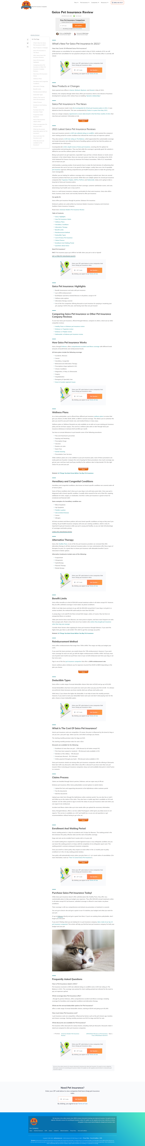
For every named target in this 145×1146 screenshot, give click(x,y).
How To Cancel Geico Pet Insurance (80, 857)
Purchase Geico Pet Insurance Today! (38, 111)
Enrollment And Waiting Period (40, 106)
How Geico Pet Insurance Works (40, 75)
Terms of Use (79, 28)
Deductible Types (38, 94)
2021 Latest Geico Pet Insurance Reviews (39, 56)
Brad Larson (85, 33)
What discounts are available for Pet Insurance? (38, 143)
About (31, 1130)
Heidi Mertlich (67, 33)
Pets (75, 2)
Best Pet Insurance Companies (39, 6)
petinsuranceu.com (58, 1138)
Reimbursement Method (40, 92)
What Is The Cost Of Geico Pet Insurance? (39, 98)
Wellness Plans (37, 78)
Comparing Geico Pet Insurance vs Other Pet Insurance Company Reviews (39, 68)
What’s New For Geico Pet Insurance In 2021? (39, 44)
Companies (94, 2)
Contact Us (56, 1130)
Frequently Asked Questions (38, 115)
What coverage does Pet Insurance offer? (40, 125)
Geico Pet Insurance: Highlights (39, 61)
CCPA (46, 1130)
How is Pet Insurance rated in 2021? (39, 120)
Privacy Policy (73, 1130)
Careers (50, 1130)
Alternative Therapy (38, 86)
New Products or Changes (40, 47)
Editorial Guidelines (64, 1130)
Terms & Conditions (94, 1138)
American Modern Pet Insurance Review (70, 1034)
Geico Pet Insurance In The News (39, 51)
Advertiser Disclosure (35, 35)
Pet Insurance (84, 2)
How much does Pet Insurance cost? (38, 137)
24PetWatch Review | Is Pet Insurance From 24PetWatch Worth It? (97, 1034)
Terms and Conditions (82, 1130)
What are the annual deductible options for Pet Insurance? (40, 131)
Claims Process (37, 102)
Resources (104, 2)
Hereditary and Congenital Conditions (40, 82)
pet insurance (56, 169)
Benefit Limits (37, 89)
